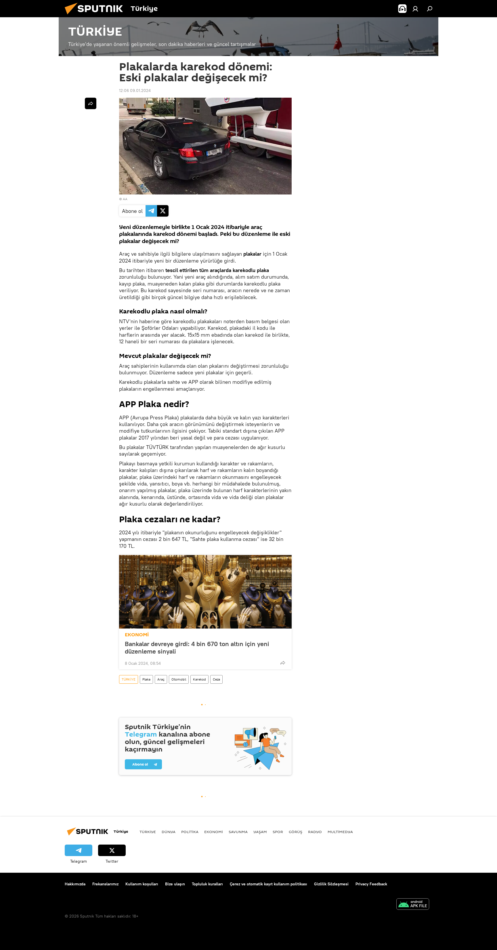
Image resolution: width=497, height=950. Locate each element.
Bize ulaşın (175, 884)
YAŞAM (260, 831)
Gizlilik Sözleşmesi (331, 884)
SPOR (278, 831)
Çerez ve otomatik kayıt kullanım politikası (268, 884)
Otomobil (178, 679)
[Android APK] (412, 904)
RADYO (315, 831)
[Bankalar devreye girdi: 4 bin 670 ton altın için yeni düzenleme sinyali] (205, 592)
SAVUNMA (238, 831)
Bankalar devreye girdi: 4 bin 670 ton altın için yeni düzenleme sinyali (197, 647)
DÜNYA (168, 831)
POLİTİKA (189, 831)
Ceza (216, 679)
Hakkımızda (75, 884)
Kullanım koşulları (141, 884)
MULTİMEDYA (340, 831)
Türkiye (147, 831)
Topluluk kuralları (207, 884)
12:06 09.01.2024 (135, 90)
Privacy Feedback (371, 884)
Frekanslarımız (105, 884)
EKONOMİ (137, 634)
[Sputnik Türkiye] (96, 15)
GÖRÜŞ (295, 831)
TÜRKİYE (128, 679)
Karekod (199, 679)
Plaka (146, 679)
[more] (282, 662)
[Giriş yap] (415, 8)
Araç (161, 679)
